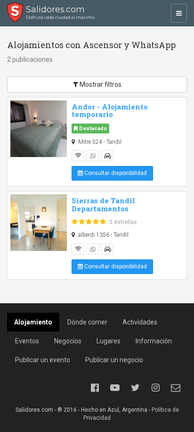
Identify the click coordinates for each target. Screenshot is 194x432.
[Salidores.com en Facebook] (95, 388)
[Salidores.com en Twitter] (135, 388)
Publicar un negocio (114, 360)
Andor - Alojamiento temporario (110, 110)
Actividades (139, 322)
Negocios (67, 341)
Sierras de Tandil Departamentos (103, 204)
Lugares (109, 341)
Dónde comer (87, 322)
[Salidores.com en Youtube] (115, 388)
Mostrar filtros (99, 84)
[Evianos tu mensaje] (176, 388)
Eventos (27, 341)
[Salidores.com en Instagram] (155, 388)
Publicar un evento (42, 360)
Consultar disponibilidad (115, 173)
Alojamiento (33, 322)
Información (154, 341)
